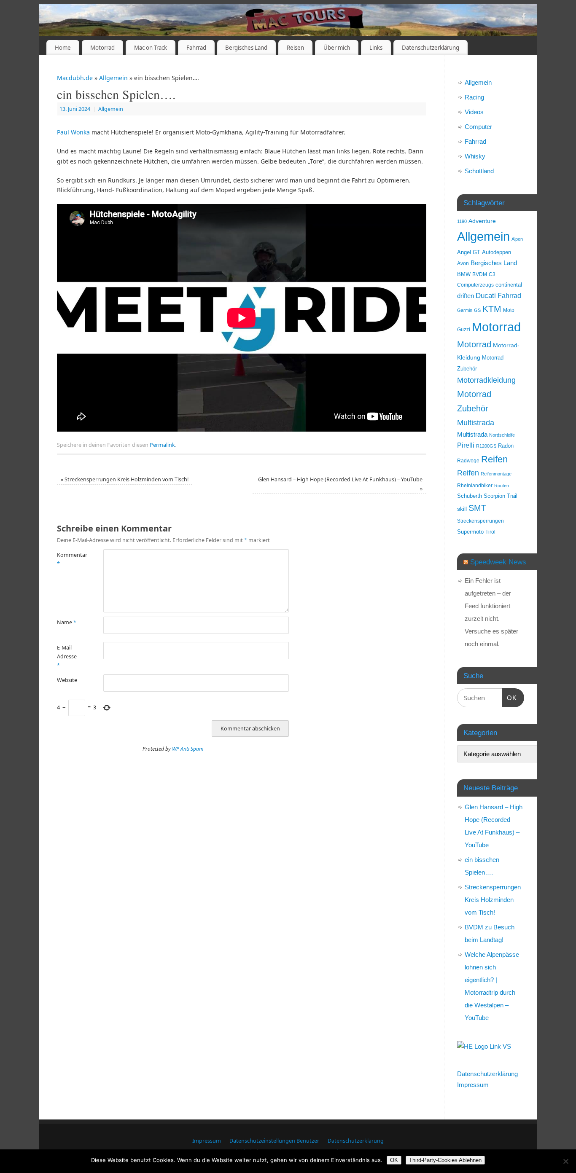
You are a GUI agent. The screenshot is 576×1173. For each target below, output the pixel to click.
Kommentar (68, 559)
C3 (492, 274)
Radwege (468, 460)
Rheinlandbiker (475, 485)
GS (477, 310)
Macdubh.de (75, 78)
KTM (491, 309)
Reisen (295, 47)
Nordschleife (502, 435)
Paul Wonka (73, 132)
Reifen (494, 459)
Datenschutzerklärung (430, 47)
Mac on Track (150, 47)
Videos (474, 111)
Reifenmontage (496, 473)
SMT (477, 508)
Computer (478, 126)
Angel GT (468, 252)
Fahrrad (196, 47)
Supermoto (470, 532)
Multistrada (475, 422)
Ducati (486, 296)
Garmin (464, 310)
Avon (463, 263)
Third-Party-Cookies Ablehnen (445, 1160)
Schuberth (469, 496)
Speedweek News (498, 562)
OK (509, 697)
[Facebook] (524, 18)
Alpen (517, 239)
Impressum (473, 1084)
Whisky (475, 156)
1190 (462, 221)
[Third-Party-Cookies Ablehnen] (565, 1161)
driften (465, 296)
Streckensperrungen (480, 520)
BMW (464, 274)
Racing (474, 97)
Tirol (490, 531)
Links (375, 47)
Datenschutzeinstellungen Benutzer (274, 1140)
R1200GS (486, 445)
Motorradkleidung (486, 380)
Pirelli (465, 445)
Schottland (479, 170)
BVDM (479, 274)
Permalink (162, 444)
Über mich (336, 47)
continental (508, 285)
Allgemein (113, 78)
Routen (501, 485)
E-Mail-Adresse (67, 656)
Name (66, 622)
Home (63, 47)
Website (67, 680)
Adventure (482, 220)
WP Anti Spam (188, 748)
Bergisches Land (246, 47)
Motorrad (102, 47)
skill (462, 508)
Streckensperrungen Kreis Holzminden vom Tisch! (124, 479)
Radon (506, 446)
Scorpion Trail (500, 496)
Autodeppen (496, 252)
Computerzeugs (475, 284)
